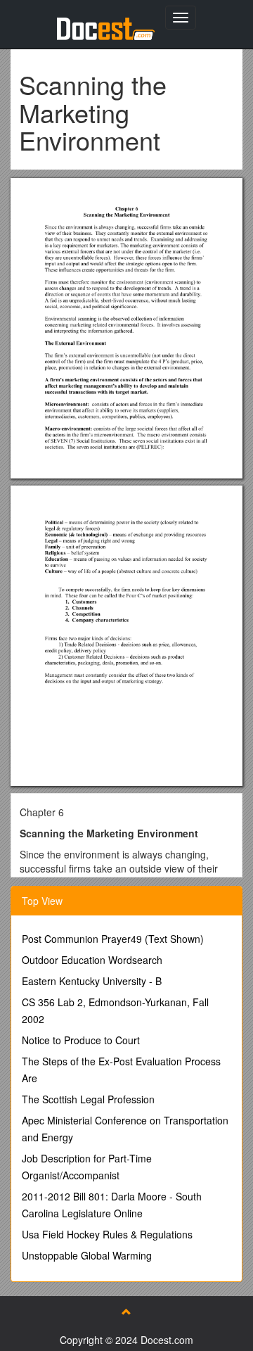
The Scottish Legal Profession (88, 1099)
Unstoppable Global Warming (87, 1255)
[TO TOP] (126, 1312)
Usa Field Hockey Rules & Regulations (107, 1234)
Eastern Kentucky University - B (92, 981)
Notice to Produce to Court (81, 1040)
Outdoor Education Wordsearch (92, 960)
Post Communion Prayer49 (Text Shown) (113, 939)
